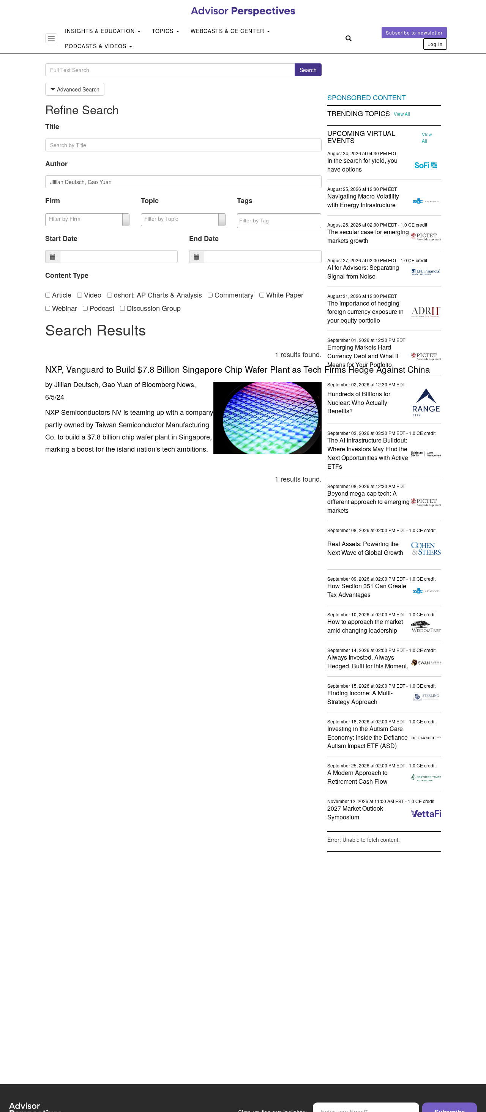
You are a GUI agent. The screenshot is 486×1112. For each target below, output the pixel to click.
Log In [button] (435, 44)
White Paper (283, 294)
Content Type (66, 275)
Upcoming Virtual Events (361, 137)
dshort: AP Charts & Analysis (157, 294)
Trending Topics (358, 113)
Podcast (101, 308)
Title (52, 126)
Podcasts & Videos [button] (96, 46)
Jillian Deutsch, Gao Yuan (93, 384)
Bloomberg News (168, 384)
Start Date (61, 238)
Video (91, 294)
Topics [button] (163, 31)
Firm (52, 200)
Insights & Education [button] (101, 31)
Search (308, 70)
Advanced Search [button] (77, 89)
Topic (150, 200)
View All (402, 114)
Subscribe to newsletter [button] (414, 32)
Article (60, 294)
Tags (244, 200)
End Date (204, 238)
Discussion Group (153, 308)
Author (56, 164)
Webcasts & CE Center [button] (228, 31)
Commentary (233, 294)
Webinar (63, 308)
